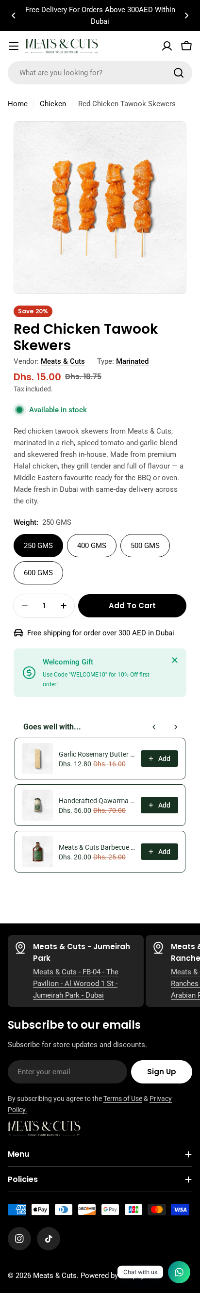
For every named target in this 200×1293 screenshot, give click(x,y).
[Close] (175, 660)
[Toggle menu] (13, 46)
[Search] (178, 73)
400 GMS (91, 545)
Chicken (53, 103)
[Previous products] (154, 727)
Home (18, 103)
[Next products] (175, 727)
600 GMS (38, 572)
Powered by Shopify (112, 1275)
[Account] (167, 46)
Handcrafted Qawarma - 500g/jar (97, 801)
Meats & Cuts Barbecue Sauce (97, 847)
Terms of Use (122, 1098)
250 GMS (38, 545)
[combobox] (100, 72)
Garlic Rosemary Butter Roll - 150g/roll (97, 754)
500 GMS (145, 545)
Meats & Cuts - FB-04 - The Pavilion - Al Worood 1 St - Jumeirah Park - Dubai (75, 984)
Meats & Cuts (63, 361)
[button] (13, 15)
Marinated (132, 361)
